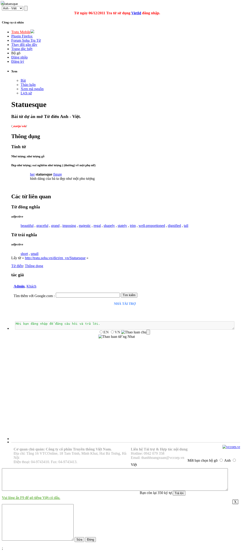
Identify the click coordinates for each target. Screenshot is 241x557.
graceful (42, 226)
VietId (136, 13)
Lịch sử (26, 93)
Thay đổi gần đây (24, 45)
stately (122, 226)
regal (97, 226)
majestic (85, 226)
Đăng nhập (19, 57)
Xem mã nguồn (32, 89)
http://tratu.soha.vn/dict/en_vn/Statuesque (55, 258)
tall (186, 226)
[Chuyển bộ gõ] (3, 3)
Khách (31, 286)
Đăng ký (17, 61)
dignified (174, 226)
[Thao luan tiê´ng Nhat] (116, 337)
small (34, 254)
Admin (19, 286)
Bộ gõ (15, 53)
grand (55, 226)
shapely (109, 226)
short (24, 254)
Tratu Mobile (20, 32)
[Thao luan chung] (135, 332)
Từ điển (17, 266)
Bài (23, 80)
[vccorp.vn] (231, 447)
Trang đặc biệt (21, 49)
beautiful (27, 226)
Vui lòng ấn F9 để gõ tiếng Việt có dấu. (31, 498)
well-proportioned (152, 226)
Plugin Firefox (22, 36)
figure (57, 174)
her (32, 174)
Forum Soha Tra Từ (26, 40)
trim (133, 226)
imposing (69, 226)
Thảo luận (28, 85)
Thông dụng (34, 266)
